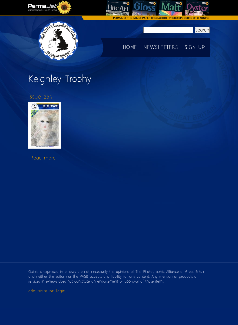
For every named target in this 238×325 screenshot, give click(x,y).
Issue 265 (40, 97)
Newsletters (160, 48)
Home (130, 48)
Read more (43, 158)
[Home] (58, 60)
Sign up (195, 48)
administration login (46, 291)
